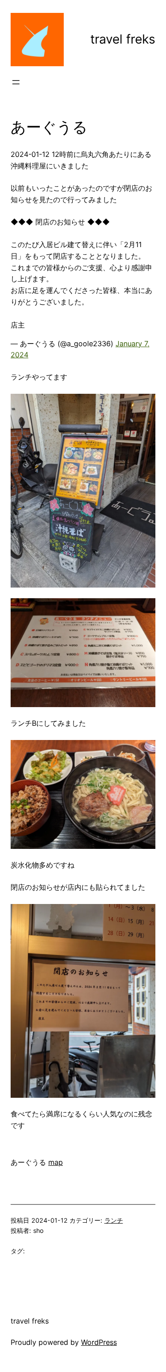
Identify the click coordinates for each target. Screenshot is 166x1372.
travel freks (122, 39)
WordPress (99, 1342)
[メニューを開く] (16, 82)
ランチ (113, 1220)
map (55, 1162)
